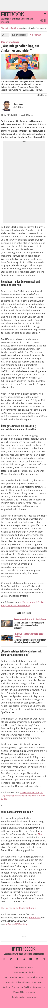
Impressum (37, 982)
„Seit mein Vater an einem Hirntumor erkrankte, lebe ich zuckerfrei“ (30, 641)
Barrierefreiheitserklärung (24, 997)
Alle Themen (35, 35)
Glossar (31, 967)
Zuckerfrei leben (19, 35)
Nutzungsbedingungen (15, 977)
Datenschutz (32, 977)
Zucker (5, 35)
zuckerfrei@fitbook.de (15, 924)
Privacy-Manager (23, 982)
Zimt (40, 834)
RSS (41, 977)
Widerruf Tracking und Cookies (17, 987)
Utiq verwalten (38, 987)
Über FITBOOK (20, 967)
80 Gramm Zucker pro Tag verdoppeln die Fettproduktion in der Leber (23, 795)
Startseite (5, 28)
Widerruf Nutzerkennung (24, 992)
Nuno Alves (18, 104)
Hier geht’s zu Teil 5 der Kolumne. (19, 907)
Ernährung (16, 28)
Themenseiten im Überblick (24, 972)
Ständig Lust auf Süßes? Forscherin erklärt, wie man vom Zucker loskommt (29, 625)
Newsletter (10, 982)
